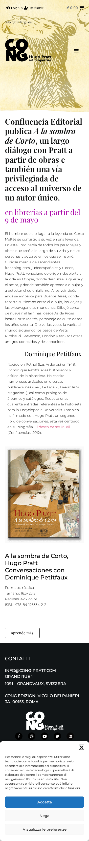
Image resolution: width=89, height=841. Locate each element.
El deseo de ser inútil (52, 427)
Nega (44, 815)
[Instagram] (31, 736)
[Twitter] (57, 736)
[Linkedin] (70, 736)
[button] (81, 747)
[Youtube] (44, 736)
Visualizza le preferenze (45, 829)
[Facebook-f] (18, 736)
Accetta (44, 802)
